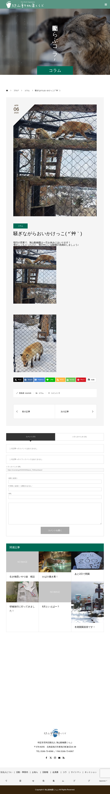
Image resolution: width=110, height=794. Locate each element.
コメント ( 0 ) (30, 436)
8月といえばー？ (50, 606)
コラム (20, 226)
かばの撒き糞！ (50, 576)
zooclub (28, 393)
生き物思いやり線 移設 (22, 576)
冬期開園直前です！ (85, 627)
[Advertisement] (55, 683)
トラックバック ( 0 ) (79, 437)
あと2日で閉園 (82, 574)
